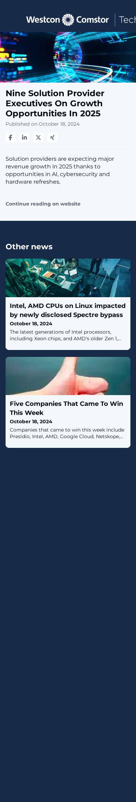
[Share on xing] (52, 137)
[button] (11, 19)
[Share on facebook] (10, 137)
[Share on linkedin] (24, 137)
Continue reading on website (43, 204)
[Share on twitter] (38, 137)
